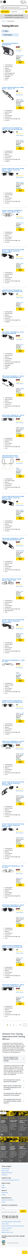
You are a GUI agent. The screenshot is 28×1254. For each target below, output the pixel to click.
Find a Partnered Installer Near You (10, 1180)
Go (26, 11)
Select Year (14, 11)
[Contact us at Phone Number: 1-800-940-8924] (22, 3)
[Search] (3, 7)
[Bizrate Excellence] (3, 1243)
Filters (6, 31)
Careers (4, 1194)
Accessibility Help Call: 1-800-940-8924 (11, 1221)
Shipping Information (7, 1172)
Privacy (3, 1212)
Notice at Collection (7, 1228)
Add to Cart (20, 62)
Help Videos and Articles (8, 1200)
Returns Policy (5, 1170)
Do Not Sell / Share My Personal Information (13, 1226)
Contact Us (4, 1175)
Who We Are (5, 1192)
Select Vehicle (5, 11)
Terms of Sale (5, 1230)
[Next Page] (25, 1025)
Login (3, 1185)
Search (3, 1202)
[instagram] (13, 1217)
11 (20, 1025)
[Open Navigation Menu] (1, 1)
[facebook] (7, 1217)
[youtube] (16, 1217)
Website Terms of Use (7, 1232)
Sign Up (3, 1187)
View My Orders (6, 1168)
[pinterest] (10, 1217)
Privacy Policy (5, 1224)
